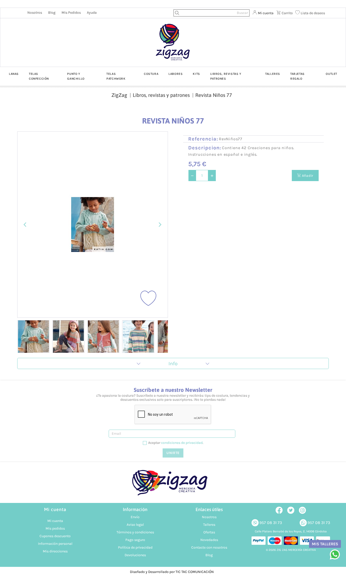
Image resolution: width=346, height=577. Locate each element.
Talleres (209, 524)
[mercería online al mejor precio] (173, 46)
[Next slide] (160, 225)
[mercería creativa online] (173, 485)
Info (173, 363)
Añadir (307, 175)
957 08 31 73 (270, 522)
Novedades (209, 540)
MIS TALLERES (325, 543)
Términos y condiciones (135, 532)
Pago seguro (135, 540)
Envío (135, 517)
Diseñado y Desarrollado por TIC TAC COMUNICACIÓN (172, 572)
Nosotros (34, 12)
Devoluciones (135, 555)
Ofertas (209, 532)
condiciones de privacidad (182, 443)
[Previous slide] (25, 225)
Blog (51, 12)
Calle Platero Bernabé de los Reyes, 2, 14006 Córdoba (291, 531)
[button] (33, 336)
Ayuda (92, 12)
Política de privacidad (135, 547)
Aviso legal (135, 524)
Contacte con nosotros (209, 547)
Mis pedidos (71, 12)
